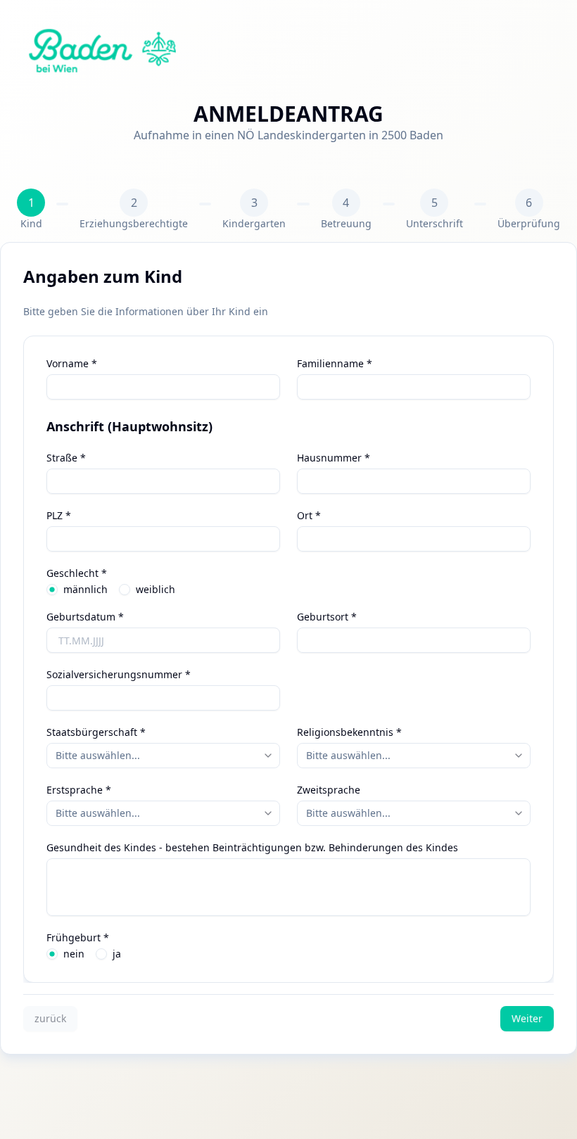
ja (117, 954)
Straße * (66, 458)
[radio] (52, 589)
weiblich (155, 589)
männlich (85, 589)
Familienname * (334, 364)
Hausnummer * (333, 458)
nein (73, 954)
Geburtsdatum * (85, 617)
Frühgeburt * (77, 938)
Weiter (527, 1018)
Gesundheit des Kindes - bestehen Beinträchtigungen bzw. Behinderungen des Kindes (252, 848)
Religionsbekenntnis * (349, 732)
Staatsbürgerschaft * (96, 732)
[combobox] (163, 755)
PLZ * (58, 516)
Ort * (309, 516)
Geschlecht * (76, 573)
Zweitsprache (328, 790)
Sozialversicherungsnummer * (118, 675)
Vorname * (71, 364)
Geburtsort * (327, 617)
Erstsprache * (78, 790)
